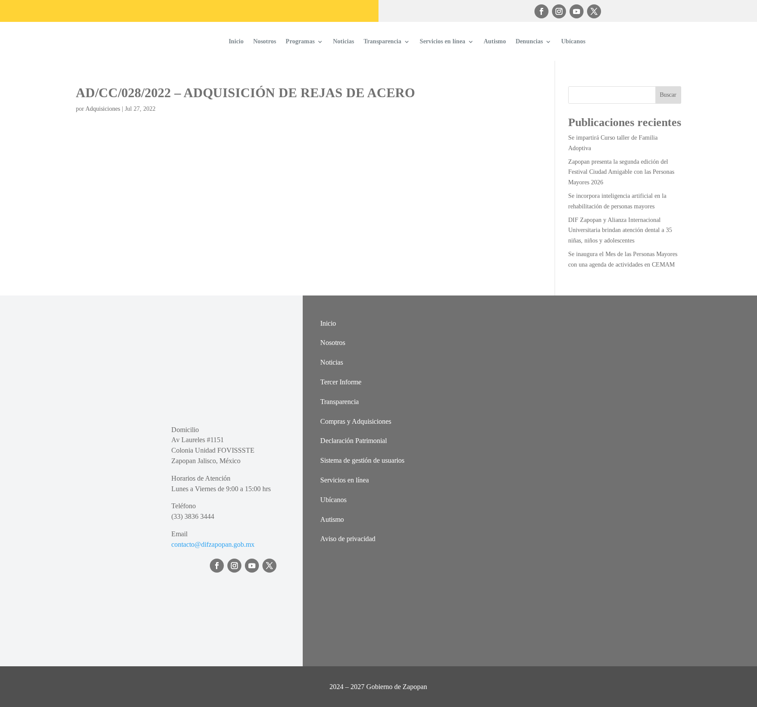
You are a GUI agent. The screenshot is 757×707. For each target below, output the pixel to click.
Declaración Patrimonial (353, 440)
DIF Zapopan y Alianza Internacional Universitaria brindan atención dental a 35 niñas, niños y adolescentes (620, 230)
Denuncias (529, 41)
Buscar (668, 94)
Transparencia (382, 41)
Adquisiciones (102, 109)
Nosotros (264, 41)
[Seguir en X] (594, 11)
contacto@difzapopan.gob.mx (213, 544)
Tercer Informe (340, 382)
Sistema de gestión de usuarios (362, 460)
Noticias (343, 41)
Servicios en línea (442, 41)
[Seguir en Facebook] (541, 11)
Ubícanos (573, 41)
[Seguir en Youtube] (577, 11)
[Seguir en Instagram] (559, 11)
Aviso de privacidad (347, 538)
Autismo (495, 41)
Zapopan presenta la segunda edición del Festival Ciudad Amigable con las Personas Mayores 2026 (621, 172)
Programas (300, 41)
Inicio (236, 41)
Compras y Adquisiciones (355, 421)
